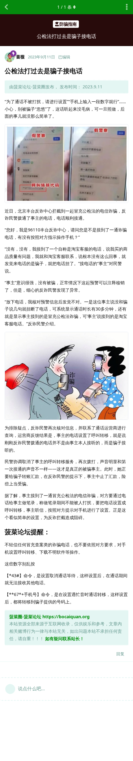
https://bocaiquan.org (66, 616)
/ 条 (64, 7)
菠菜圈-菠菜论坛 (25, 616)
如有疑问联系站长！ (64, 638)
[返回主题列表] (6, 7)
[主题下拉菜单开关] (127, 7)
